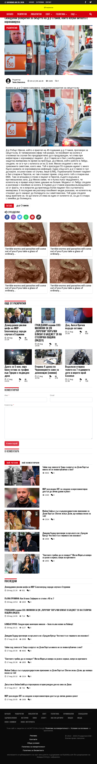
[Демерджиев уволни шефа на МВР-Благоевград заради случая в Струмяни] (18, 323)
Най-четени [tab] (12, 462)
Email (52, 395)
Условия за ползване (80, 728)
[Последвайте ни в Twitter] (90, 2)
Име (7, 395)
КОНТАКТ (48, 2)
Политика (60, 14)
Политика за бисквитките (33, 750)
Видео (70, 717)
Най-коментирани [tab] (30, 462)
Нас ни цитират (57, 717)
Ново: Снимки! (10, 721)
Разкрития (22, 14)
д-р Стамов (22, 205)
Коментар (9, 405)
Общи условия (33, 743)
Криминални (68, 713)
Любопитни (36, 14)
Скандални (83, 713)
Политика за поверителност (57, 728)
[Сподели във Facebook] (7, 217)
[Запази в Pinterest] (32, 217)
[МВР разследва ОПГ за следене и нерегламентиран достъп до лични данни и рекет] (22, 507)
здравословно (11, 717)
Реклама (33, 736)
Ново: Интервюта (28, 721)
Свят (48, 14)
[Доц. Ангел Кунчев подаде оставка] (78, 323)
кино (35, 717)
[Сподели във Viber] (13, 217)
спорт (43, 717)
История (24, 717)
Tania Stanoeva (18, 82)
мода (79, 717)
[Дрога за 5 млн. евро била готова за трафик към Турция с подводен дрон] (18, 364)
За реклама (40, 2)
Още (73, 14)
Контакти (33, 739)
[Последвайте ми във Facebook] (85, 2)
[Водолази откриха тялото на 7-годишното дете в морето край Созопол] (78, 364)
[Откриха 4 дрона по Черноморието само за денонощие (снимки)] (48, 364)
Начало (31, 2)
